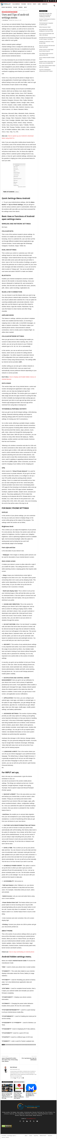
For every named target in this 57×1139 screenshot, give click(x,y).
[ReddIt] (26, 1051)
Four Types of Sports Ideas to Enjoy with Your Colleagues (47, 66)
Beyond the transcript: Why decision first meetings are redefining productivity (45, 15)
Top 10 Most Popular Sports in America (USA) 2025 (46, 54)
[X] (53, 1)
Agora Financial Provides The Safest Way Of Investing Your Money (10, 1060)
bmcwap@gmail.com (31, 1118)
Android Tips (5, 1091)
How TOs (29, 4)
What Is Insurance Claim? (45, 27)
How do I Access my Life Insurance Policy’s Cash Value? (47, 46)
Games (39, 4)
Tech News (23, 4)
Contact (30, 1135)
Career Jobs (44, 4)
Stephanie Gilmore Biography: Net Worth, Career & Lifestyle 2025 (47, 62)
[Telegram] (29, 1051)
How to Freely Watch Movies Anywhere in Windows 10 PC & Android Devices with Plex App (7, 1096)
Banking (21, 7)
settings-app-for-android (30, 1044)
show (17, 191)
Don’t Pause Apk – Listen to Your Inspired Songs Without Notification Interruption (19, 1096)
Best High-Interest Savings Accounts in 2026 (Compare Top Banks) (47, 38)
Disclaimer (50, 1135)
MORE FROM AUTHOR (19, 1082)
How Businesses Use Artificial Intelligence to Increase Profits (46, 30)
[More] (33, 1051)
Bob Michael (5, 20)
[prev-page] (34, 1082)
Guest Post (36, 1135)
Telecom (15, 7)
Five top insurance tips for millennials (29, 1059)
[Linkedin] (48, 1)
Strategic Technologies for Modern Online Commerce (47, 20)
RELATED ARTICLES (7, 1082)
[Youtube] (55, 1)
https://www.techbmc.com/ (15, 1069)
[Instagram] (46, 1)
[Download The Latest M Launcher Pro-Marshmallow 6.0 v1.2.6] (31, 1088)
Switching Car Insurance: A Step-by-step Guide (46, 42)
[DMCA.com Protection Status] (28, 1126)
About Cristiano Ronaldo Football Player (46, 58)
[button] (54, 5)
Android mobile (8, 10)
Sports (34, 4)
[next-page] (36, 1082)
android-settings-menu (10, 1044)
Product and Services (7, 7)
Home (3, 10)
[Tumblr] (19, 1078)
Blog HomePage (16, 4)
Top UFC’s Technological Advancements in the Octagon (46, 70)
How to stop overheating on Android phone (21, 952)
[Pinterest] (51, 1)
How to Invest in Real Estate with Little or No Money (46, 34)
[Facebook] (44, 1)
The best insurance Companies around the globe (46, 24)
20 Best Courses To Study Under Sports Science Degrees (46, 50)
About (25, 7)
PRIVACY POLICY (43, 1135)
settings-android (20, 1044)
